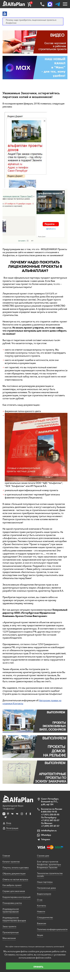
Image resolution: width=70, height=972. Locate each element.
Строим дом (43, 855)
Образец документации (14, 873)
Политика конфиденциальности (52, 929)
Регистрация (12, 828)
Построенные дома (46, 888)
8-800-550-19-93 (49, 811)
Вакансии (41, 923)
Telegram (45, 839)
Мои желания (9, 938)
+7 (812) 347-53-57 (50, 820)
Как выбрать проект (12, 885)
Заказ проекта (9, 926)
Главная (6, 855)
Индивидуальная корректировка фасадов (14, 919)
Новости (41, 911)
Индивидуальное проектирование (11, 910)
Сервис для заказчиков (14, 891)
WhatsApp (46, 835)
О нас (39, 899)
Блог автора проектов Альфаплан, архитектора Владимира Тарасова (49, 864)
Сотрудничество (45, 917)
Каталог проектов (11, 861)
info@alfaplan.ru (49, 830)
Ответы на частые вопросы (15, 879)
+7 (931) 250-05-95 (50, 814)
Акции (40, 935)
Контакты (41, 905)
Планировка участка (12, 903)
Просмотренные (11, 932)
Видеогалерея (44, 894)
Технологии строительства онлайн (50, 874)
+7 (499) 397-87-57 (50, 826)
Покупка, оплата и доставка (16, 867)
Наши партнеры (44, 882)
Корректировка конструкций (16, 897)
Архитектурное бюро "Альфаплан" (13, 807)
